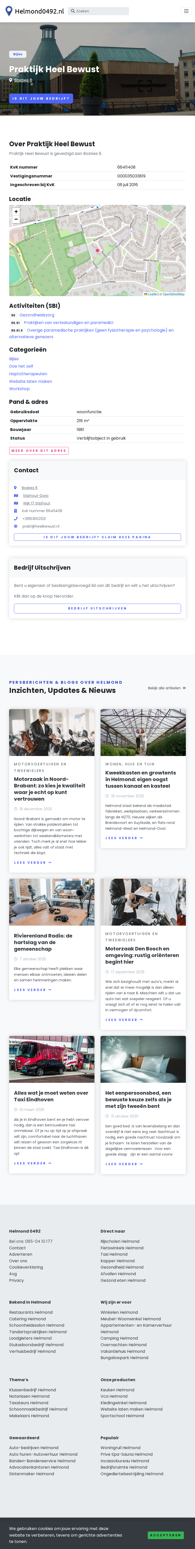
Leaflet (152, 294)
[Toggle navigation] (186, 11)
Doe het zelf (21, 366)
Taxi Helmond (114, 1254)
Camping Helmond (119, 1338)
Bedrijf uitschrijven (97, 608)
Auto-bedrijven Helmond (33, 1448)
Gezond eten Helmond (123, 1280)
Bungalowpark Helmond (124, 1358)
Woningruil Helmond (120, 1448)
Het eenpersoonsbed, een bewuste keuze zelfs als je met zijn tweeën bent (138, 1099)
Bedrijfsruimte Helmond (124, 1467)
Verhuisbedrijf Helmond (32, 1351)
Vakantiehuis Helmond (123, 1351)
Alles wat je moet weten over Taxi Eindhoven (51, 1096)
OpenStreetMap (174, 294)
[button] (97, 250)
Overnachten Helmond (124, 1345)
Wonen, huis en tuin (130, 764)
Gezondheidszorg (37, 315)
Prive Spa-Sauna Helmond (127, 1454)
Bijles (17, 54)
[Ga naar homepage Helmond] (33, 11)
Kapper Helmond (118, 1261)
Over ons (18, 1261)
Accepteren (166, 1535)
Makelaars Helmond (29, 1416)
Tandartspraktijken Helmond (38, 1332)
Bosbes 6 (23, 80)
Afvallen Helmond (118, 1274)
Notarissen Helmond (29, 1396)
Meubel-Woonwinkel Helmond (131, 1319)
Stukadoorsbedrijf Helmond (36, 1345)
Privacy (16, 1280)
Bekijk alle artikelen (164, 688)
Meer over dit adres (39, 450)
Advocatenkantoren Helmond (39, 1467)
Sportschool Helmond (122, 1416)
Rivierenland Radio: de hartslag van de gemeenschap (43, 942)
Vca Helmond (114, 1396)
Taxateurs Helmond (28, 1403)
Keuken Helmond (117, 1390)
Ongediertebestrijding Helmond (132, 1474)
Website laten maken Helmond (131, 1409)
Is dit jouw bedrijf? (41, 98)
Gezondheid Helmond (122, 1267)
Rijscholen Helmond (120, 1241)
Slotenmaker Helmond (31, 1474)
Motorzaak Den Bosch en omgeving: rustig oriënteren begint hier (142, 955)
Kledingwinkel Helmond (124, 1403)
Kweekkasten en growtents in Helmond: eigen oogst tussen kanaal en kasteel (140, 779)
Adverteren (20, 1254)
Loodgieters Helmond (30, 1338)
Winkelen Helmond (119, 1312)
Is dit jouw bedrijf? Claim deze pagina (97, 537)
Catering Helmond (27, 1319)
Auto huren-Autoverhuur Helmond (43, 1454)
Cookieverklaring (26, 1267)
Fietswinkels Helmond (122, 1248)
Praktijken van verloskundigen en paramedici (68, 323)
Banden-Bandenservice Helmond (42, 1461)
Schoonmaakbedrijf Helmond (38, 1409)
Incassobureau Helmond (125, 1461)
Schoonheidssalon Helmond (36, 1325)
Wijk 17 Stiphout (36, 503)
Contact (17, 1248)
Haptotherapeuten (28, 374)
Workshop (19, 389)
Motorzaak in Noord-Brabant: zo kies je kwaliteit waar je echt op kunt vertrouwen (49, 789)
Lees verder (30, 862)
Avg (13, 1274)
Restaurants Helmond (31, 1312)
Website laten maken (30, 381)
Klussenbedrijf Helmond (32, 1390)
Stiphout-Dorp (35, 495)
